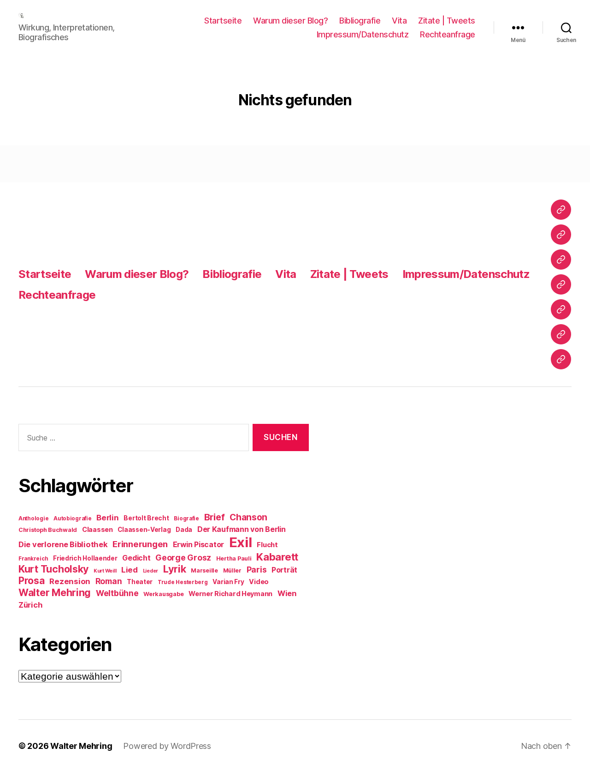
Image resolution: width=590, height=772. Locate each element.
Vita (399, 20)
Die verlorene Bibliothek (63, 544)
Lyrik (174, 569)
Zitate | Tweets (446, 20)
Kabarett (277, 556)
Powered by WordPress (167, 746)
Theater (140, 581)
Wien (286, 593)
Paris (257, 569)
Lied (129, 569)
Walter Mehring (54, 592)
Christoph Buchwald (47, 529)
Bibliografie (359, 20)
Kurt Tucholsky (53, 569)
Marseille (204, 570)
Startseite (223, 20)
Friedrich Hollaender (85, 558)
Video (259, 581)
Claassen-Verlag (144, 529)
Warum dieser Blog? (290, 20)
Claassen (97, 529)
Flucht (267, 544)
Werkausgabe (163, 594)
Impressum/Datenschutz (363, 34)
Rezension (69, 581)
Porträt (284, 570)
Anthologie (33, 518)
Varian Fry (228, 581)
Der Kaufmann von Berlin (241, 529)
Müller (232, 570)
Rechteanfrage (447, 34)
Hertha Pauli (234, 558)
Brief (214, 517)
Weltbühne (117, 593)
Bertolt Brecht (146, 518)
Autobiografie (72, 518)
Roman (108, 581)
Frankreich (33, 558)
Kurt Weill (105, 571)
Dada (184, 529)
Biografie (186, 518)
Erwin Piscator (198, 544)
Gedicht (136, 558)
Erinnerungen (140, 544)
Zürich (30, 604)
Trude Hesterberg (183, 582)
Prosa (31, 580)
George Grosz (183, 557)
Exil (240, 542)
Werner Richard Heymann (230, 593)
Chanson (248, 517)
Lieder (150, 571)
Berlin (107, 517)
